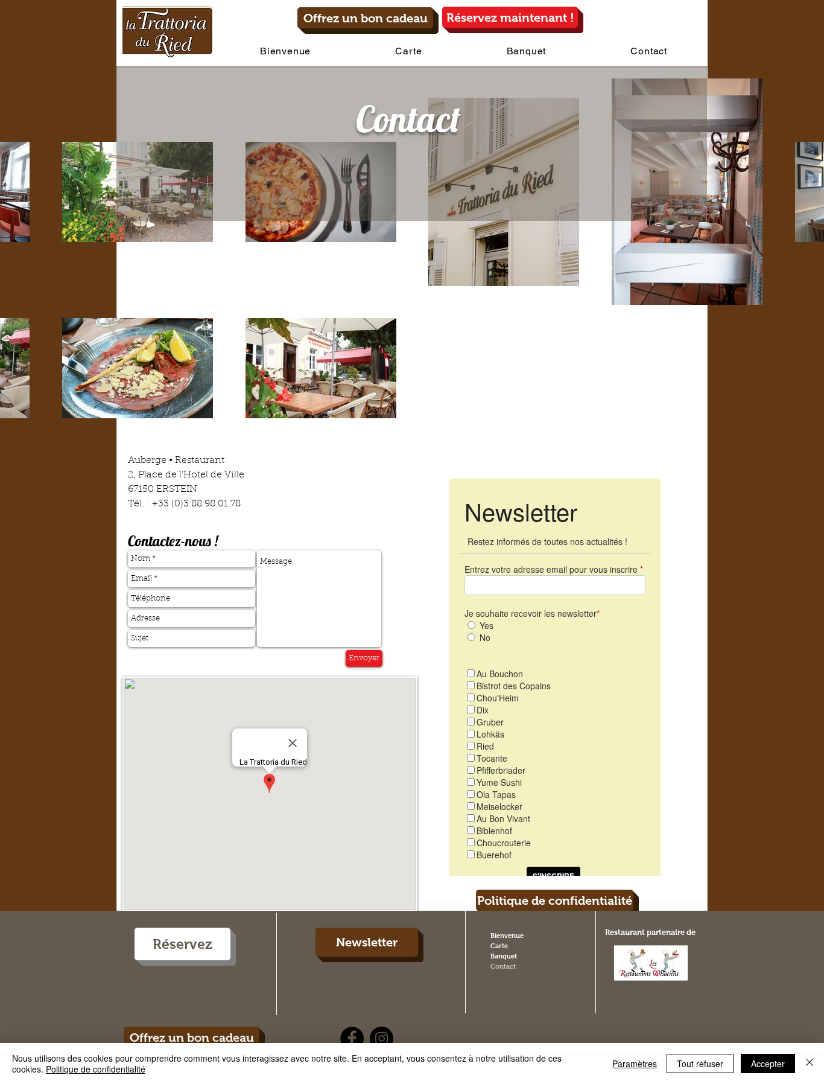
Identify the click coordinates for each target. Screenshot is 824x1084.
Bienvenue (507, 935)
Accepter (768, 1063)
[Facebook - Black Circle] (352, 1038)
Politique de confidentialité (95, 1069)
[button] (408, 51)
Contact (503, 966)
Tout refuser (700, 1063)
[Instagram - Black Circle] (381, 1038)
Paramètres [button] (634, 1063)
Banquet (503, 956)
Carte (499, 945)
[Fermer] (809, 1063)
